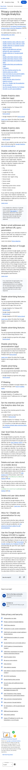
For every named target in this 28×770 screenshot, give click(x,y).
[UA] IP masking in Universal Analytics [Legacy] (13, 647)
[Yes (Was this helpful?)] (19, 577)
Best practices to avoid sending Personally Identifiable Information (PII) (15, 689)
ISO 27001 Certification (10, 676)
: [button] (5, 38)
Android (3, 478)
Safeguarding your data (8, 35)
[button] (2, 2)
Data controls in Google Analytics (12, 702)
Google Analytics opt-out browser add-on (15, 643)
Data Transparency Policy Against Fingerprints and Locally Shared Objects (14, 694)
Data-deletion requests (10, 667)
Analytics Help (9, 2)
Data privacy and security (12, 615)
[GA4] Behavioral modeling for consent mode (14, 638)
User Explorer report (17, 442)
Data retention (7, 664)
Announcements (18, 6)
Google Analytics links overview (12, 679)
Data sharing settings (9, 714)
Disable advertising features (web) (12, 59)
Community (10, 6)
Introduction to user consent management (15, 628)
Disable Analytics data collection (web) (14, 44)
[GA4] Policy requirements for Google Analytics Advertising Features (13, 652)
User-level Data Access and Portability (13, 74)
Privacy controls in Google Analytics (13, 622)
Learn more (4, 119)
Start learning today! (7, 754)
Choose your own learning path (9, 739)
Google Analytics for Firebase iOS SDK (12, 544)
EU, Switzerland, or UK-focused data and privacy (14, 706)
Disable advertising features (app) (12, 57)
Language (6, 762)
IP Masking (6, 68)
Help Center (3, 6)
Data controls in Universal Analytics (13, 699)
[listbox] (8, 764)
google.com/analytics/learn (14, 741)
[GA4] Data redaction (9, 625)
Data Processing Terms (10, 657)
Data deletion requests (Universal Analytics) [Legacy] (15, 671)
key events (13, 211)
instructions (6, 109)
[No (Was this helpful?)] (24, 577)
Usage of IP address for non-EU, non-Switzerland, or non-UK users (13, 719)
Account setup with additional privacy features (13, 684)
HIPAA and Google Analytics (11, 711)
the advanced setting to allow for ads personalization (11, 526)
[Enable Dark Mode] (15, 764)
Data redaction (16, 241)
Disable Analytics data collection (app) (13, 42)
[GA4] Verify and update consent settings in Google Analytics (15, 633)
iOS (9, 478)
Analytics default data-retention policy (16, 425)
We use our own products (10, 660)
